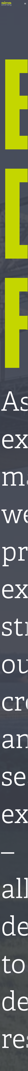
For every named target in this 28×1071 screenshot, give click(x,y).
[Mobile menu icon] (25, 4)
